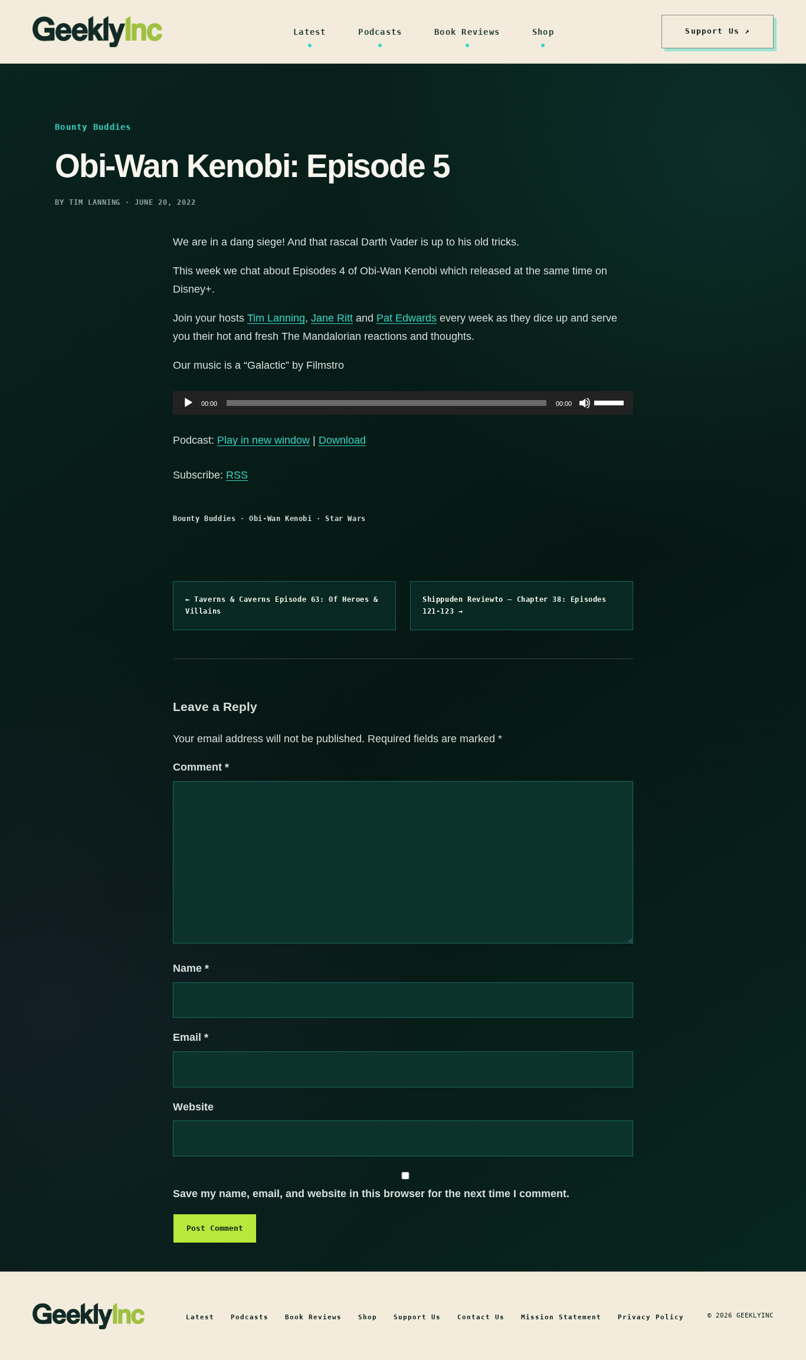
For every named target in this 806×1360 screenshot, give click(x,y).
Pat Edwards (406, 318)
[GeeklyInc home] (97, 31)
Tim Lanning (276, 318)
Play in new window (263, 440)
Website (193, 1107)
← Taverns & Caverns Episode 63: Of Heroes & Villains (281, 605)
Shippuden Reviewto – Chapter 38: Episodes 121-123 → (514, 605)
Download (342, 440)
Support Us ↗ (717, 31)
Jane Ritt (332, 318)
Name (191, 968)
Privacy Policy (651, 1317)
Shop (543, 32)
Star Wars (345, 518)
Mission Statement (561, 1317)
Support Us (417, 1317)
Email (190, 1037)
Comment (201, 767)
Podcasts (380, 32)
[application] (403, 403)
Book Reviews (467, 32)
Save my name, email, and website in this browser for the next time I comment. (371, 1194)
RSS (237, 475)
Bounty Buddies (204, 518)
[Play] (188, 403)
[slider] (610, 401)
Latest (309, 32)
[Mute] (585, 403)
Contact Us (480, 1317)
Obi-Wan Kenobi (280, 518)
